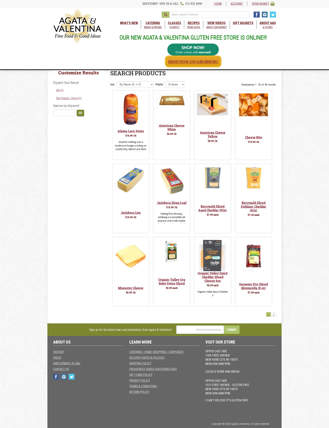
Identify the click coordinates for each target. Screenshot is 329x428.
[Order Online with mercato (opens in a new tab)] (193, 50)
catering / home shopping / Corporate (156, 352)
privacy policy (139, 380)
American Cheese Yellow (212, 134)
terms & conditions (143, 386)
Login (218, 4)
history (58, 352)
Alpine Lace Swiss (131, 131)
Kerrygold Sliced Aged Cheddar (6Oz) (212, 208)
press (57, 358)
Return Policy (139, 392)
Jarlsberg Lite (131, 213)
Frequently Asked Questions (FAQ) (153, 369)
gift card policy (140, 375)
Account (237, 4)
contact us (61, 369)
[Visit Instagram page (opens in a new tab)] (265, 15)
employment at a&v (66, 363)
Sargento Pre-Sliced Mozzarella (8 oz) (253, 286)
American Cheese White (171, 127)
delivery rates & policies (146, 358)
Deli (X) (60, 90)
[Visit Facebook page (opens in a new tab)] (257, 15)
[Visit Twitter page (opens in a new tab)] (273, 15)
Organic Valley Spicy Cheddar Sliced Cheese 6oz (213, 277)
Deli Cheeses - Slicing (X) (68, 98)
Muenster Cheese (130, 288)
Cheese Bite (253, 137)
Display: (159, 84)
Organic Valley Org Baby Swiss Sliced (171, 282)
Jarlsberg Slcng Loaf (171, 203)
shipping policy (140, 363)
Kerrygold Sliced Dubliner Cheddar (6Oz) (253, 206)
